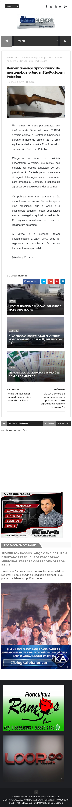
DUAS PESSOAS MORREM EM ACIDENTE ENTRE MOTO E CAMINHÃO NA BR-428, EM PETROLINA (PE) (35, 339)
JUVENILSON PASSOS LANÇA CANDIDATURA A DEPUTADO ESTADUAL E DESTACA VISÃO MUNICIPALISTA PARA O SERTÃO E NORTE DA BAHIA (34, 559)
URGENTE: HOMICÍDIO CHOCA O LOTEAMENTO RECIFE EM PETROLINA (35, 307)
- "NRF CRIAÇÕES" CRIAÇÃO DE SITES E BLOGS (38, 802)
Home (10, 57)
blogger (49, 423)
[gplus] (65, 7)
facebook (63, 423)
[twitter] (60, 7)
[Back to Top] (36, 792)
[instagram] (51, 7)
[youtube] (56, 7)
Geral (17, 57)
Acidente (13, 331)
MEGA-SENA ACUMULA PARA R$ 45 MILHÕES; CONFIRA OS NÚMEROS (34, 374)
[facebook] (46, 7)
